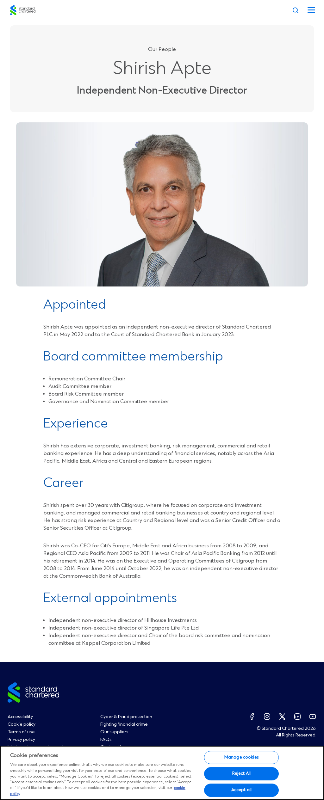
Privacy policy (21, 739)
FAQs (106, 739)
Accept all (241, 789)
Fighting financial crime (124, 724)
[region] (162, 773)
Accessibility (20, 717)
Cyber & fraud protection (126, 717)
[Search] (295, 10)
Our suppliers (114, 732)
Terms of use (21, 732)
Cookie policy (21, 724)
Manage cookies (241, 757)
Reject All (241, 773)
